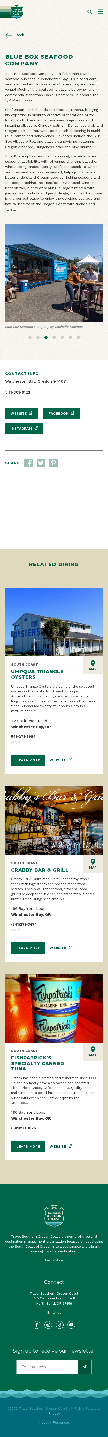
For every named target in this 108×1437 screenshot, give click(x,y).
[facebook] (36, 1325)
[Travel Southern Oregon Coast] (11, 12)
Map (93, 669)
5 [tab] (62, 336)
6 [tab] (70, 336)
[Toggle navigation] (100, 11)
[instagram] (48, 1325)
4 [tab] (54, 336)
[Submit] (84, 1367)
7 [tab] (78, 336)
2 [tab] (38, 336)
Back (19, 35)
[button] (41, 463)
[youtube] (71, 1325)
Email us (18, 742)
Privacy (54, 1413)
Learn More (28, 760)
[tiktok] (60, 1325)
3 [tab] (46, 336)
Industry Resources (54, 1422)
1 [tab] (30, 336)
